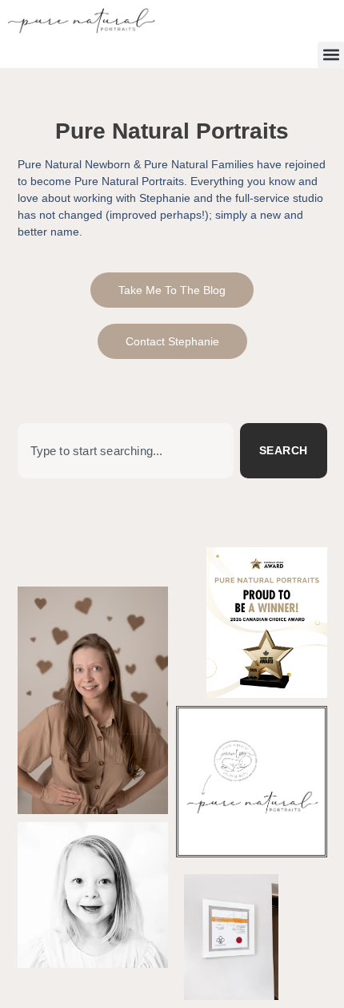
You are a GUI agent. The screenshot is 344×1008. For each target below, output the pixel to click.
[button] (331, 55)
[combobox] (126, 450)
